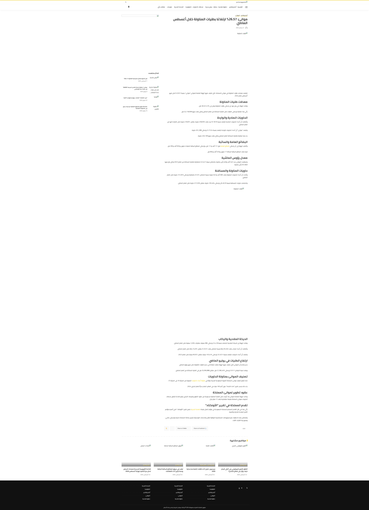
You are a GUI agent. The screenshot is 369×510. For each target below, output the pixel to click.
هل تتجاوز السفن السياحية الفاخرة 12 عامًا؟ (135, 78)
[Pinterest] (172, 428)
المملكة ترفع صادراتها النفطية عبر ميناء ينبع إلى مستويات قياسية (135, 107)
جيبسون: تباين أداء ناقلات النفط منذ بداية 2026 (201, 470)
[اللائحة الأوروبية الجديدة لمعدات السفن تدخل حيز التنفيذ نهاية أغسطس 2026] (136, 455)
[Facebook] (125, 2)
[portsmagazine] (242, 2)
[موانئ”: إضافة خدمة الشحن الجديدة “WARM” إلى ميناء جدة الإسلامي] (154, 89)
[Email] (166, 428)
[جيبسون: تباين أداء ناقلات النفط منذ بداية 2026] (200, 455)
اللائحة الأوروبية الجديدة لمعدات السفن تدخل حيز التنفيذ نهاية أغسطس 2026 (137, 470)
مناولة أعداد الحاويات (198, 380)
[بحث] (123, 7)
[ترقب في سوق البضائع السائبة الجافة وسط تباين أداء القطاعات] (168, 455)
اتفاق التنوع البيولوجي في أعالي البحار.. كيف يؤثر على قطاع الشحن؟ (234, 470)
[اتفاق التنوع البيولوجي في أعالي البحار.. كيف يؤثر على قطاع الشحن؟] (232, 455)
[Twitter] (124, 2)
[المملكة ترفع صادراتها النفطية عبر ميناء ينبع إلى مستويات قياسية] (154, 108)
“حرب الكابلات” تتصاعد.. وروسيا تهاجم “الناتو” (135, 98)
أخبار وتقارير (244, 15)
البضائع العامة (224, 146)
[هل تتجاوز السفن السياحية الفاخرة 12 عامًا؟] (154, 80)
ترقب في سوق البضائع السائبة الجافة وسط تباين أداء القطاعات (170, 470)
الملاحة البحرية (195, 409)
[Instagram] (241, 488)
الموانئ (237, 15)
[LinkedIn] (239, 488)
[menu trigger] (245, 7)
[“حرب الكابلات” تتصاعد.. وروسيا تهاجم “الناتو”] (154, 99)
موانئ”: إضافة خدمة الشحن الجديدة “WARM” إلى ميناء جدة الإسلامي (135, 88)
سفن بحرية (203, 464)
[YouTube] (122, 2)
